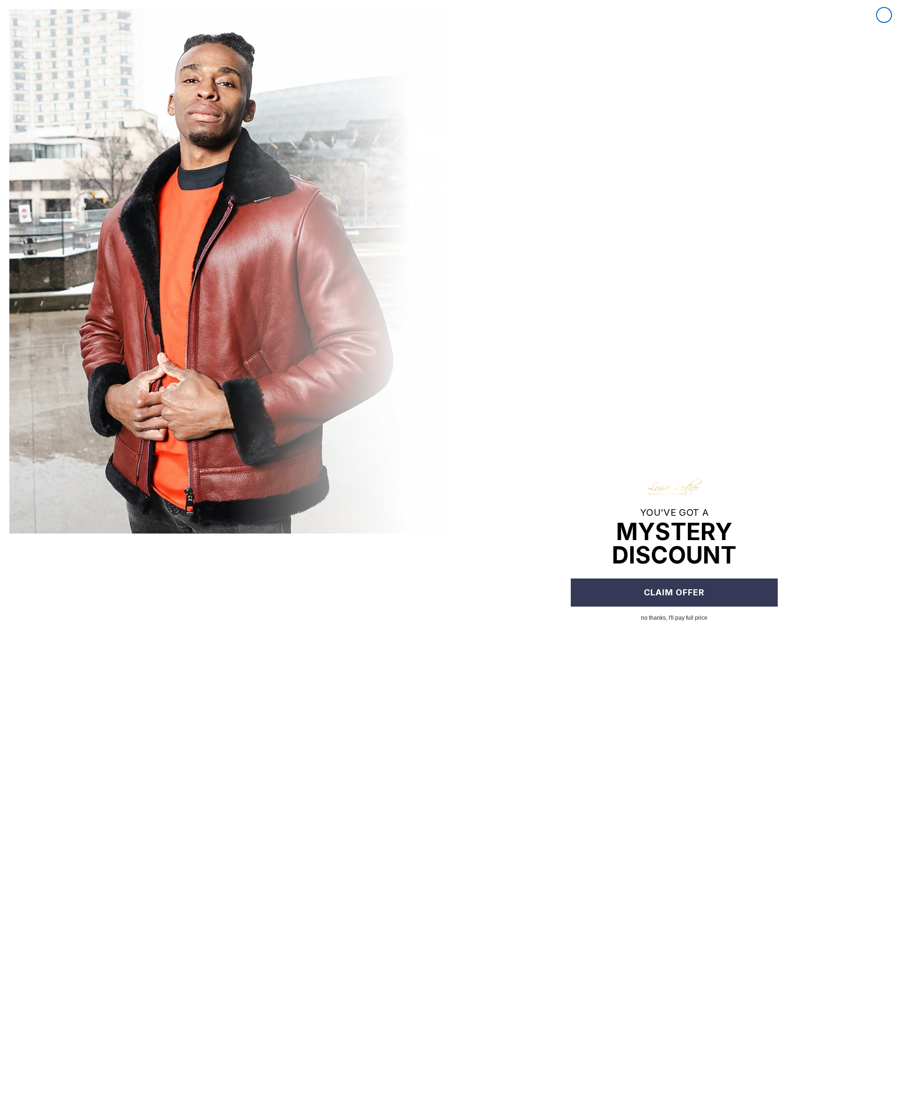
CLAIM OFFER (674, 592)
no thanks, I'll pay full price (674, 618)
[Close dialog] (884, 14)
